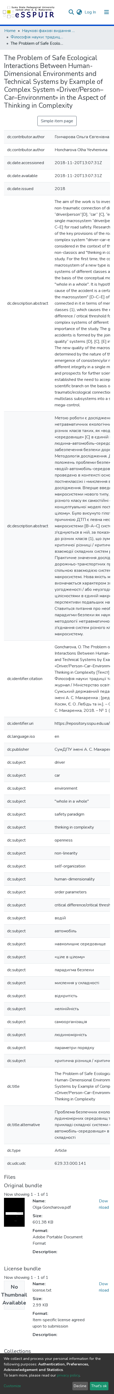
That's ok (99, 1385)
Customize (12, 1385)
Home (10, 31)
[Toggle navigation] (106, 12)
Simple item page (57, 121)
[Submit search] (71, 12)
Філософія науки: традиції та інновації (37, 37)
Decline (80, 1385)
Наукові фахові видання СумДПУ (48, 31)
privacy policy (68, 1375)
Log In (91, 12)
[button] (79, 12)
